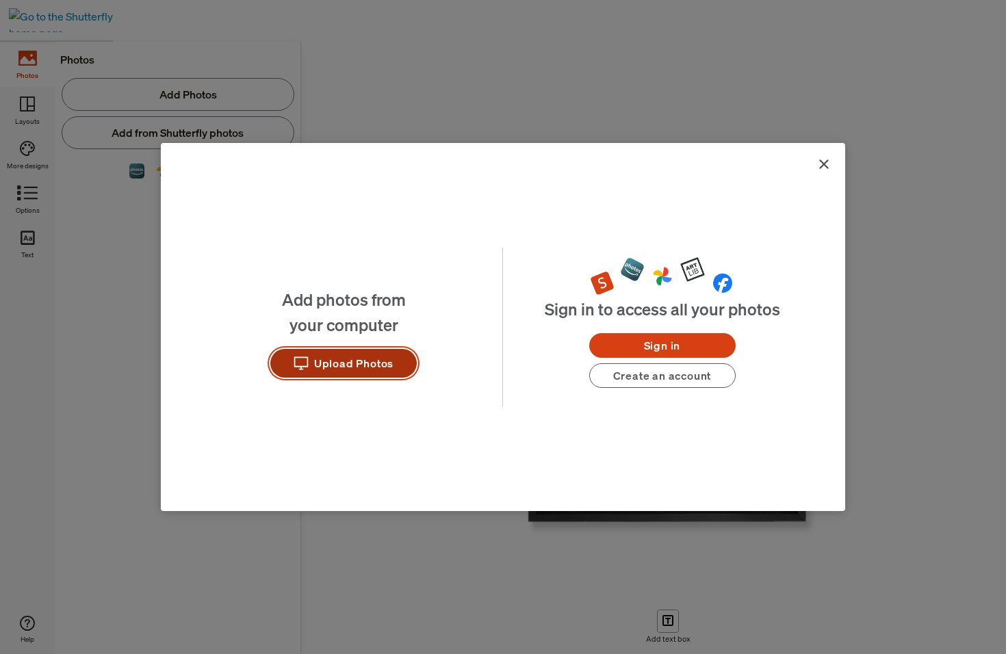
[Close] (824, 164)
